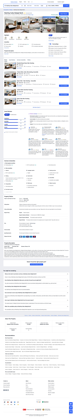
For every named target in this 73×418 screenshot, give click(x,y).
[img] (16, 24)
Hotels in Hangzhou (24, 369)
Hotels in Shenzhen (38, 364)
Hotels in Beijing (15, 364)
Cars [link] (29, 1)
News (27, 385)
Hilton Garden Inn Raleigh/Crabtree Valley (28, 349)
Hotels (30, 315)
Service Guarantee (6, 385)
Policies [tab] (29, 59)
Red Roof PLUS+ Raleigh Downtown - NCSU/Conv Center (15, 344)
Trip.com (26, 315)
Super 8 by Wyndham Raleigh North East (28, 346)
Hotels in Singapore (8, 369)
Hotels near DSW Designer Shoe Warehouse (27, 355)
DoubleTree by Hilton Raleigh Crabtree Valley (13, 351)
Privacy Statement (29, 390)
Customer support (6, 383)
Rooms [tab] (5, 59)
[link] (50, 2)
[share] (71, 408)
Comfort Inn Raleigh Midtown (41, 346)
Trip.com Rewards (51, 385)
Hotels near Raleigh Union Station (43, 360)
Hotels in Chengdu (22, 367)
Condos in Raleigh (8, 373)
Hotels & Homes (14, 1)
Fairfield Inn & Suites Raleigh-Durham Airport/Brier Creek (15, 342)
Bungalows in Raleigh (16, 373)
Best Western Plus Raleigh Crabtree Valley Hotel (34, 344)
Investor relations (51, 383)
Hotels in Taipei (56, 367)
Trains (25, 1)
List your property (51, 388)
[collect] (71, 404)
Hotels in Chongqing (61, 364)
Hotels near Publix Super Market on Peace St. (27, 358)
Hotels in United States (36, 315)
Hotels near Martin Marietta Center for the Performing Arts (15, 360)
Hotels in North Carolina (45, 315)
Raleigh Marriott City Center (31, 342)
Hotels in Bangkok (31, 364)
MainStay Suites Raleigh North (13, 13)
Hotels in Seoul (15, 367)
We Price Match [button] (55, 14)
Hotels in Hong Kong (53, 364)
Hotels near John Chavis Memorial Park (12, 355)
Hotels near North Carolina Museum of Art (51, 358)
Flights (20, 1)
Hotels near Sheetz (39, 358)
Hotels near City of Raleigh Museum (11, 358)
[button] (32, 2)
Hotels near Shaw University (32, 360)
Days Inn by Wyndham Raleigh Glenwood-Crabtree (31, 351)
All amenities (6, 47)
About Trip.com (28, 383)
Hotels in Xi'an (31, 369)
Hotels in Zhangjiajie (30, 367)
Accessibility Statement (30, 392)
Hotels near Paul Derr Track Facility (42, 355)
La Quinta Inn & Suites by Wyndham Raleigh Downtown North (47, 349)
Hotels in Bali (36, 369)
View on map (51, 55)
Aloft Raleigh (50, 346)
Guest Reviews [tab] (12, 59)
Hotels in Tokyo (45, 364)
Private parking (8, 180)
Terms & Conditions (29, 388)
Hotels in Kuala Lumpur (39, 367)
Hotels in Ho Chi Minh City (48, 367)
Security (49, 394)
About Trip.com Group (29, 394)
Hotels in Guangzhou (23, 364)
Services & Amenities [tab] (21, 59)
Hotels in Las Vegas (8, 367)
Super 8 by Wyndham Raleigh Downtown (12, 349)
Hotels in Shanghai (8, 364)
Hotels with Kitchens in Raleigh (26, 373)
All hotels (49, 390)
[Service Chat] (71, 411)
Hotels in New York (16, 369)
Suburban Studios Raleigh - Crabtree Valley (12, 346)
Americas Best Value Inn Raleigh (57, 342)
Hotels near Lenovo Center (54, 355)
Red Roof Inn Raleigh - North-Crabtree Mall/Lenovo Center (54, 344)
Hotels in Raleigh (54, 315)
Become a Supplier (51, 392)
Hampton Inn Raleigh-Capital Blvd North (44, 342)
